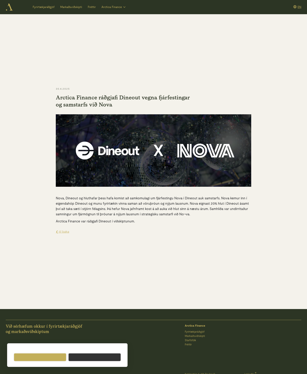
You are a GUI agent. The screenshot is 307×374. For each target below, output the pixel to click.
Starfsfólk (190, 340)
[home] (9, 7)
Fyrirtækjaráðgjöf (44, 7)
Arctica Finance (195, 325)
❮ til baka (62, 231)
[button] (114, 7)
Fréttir (92, 7)
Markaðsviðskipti (71, 7)
